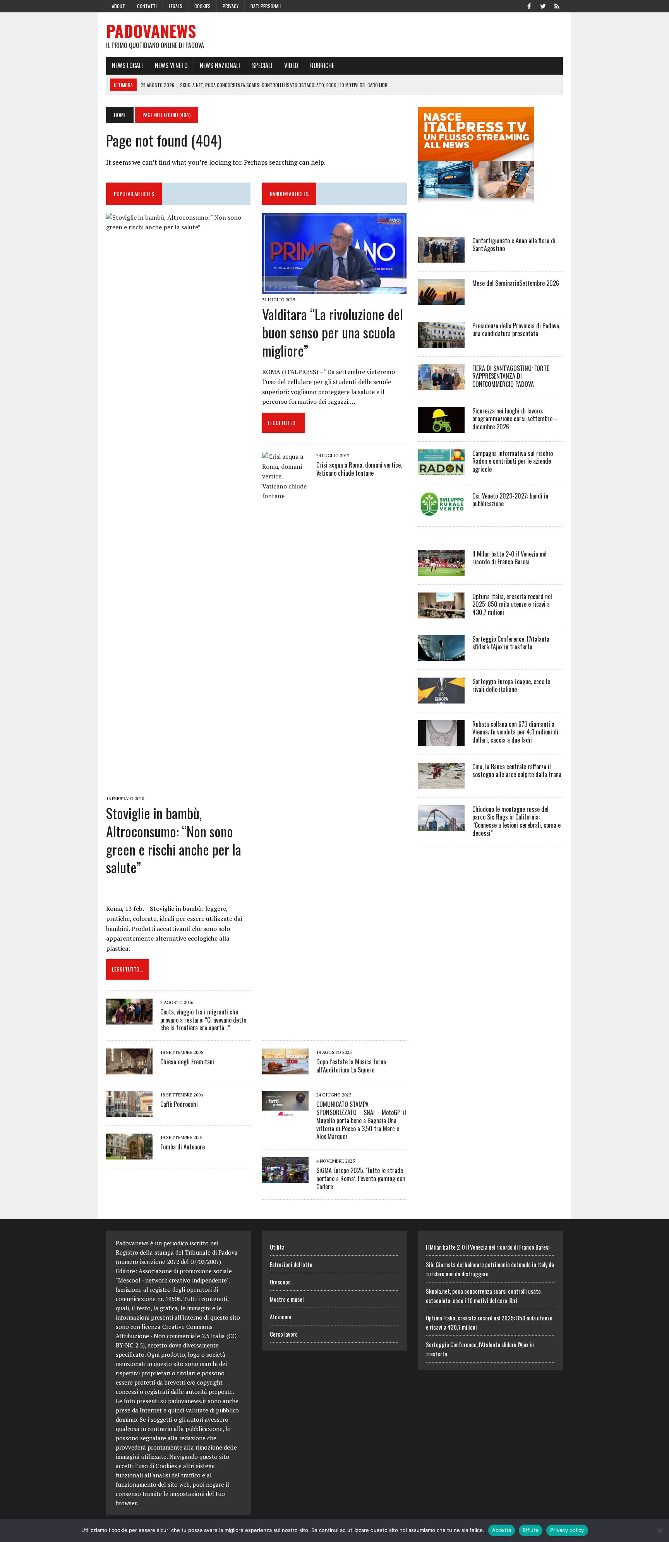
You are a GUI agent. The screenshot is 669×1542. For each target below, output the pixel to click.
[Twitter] (543, 5)
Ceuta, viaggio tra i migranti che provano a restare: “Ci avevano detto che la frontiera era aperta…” (203, 1020)
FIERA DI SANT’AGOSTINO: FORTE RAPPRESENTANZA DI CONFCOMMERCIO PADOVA (510, 376)
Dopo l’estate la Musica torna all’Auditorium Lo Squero (351, 1065)
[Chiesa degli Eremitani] (129, 1069)
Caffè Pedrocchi (179, 1104)
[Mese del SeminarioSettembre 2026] (441, 299)
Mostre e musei (287, 1299)
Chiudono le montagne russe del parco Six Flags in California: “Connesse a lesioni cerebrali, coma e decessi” (516, 821)
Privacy (230, 6)
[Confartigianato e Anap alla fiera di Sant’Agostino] (441, 257)
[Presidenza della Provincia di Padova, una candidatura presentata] (441, 342)
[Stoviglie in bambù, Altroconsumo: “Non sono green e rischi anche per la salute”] (178, 787)
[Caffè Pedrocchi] (129, 1112)
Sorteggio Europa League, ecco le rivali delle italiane (511, 685)
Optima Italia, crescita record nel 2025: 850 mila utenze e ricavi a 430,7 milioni (512, 604)
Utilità (277, 1247)
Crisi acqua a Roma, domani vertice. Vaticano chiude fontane (359, 469)
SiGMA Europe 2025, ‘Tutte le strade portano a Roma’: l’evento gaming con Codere (360, 1178)
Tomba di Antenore (182, 1146)
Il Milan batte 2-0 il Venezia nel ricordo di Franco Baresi (509, 558)
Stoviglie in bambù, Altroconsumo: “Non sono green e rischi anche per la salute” (173, 840)
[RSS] (557, 5)
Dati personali (265, 6)
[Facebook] (529, 5)
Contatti (147, 6)
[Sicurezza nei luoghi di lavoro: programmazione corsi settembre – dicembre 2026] (441, 427)
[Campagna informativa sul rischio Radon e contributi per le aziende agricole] (441, 470)
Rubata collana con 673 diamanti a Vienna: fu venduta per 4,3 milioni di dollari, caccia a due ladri (515, 732)
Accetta (501, 1530)
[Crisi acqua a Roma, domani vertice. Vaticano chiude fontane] (285, 1027)
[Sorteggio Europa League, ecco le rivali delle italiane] (441, 698)
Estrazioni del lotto (291, 1264)
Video (291, 65)
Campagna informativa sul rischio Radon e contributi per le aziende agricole (512, 461)
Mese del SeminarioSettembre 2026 (515, 283)
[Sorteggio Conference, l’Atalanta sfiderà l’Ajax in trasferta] (441, 655)
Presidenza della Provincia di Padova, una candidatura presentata (516, 329)
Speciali (262, 65)
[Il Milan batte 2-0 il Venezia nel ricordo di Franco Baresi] (441, 570)
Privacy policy (567, 1530)
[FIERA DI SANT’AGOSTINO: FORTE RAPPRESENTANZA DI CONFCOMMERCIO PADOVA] (441, 385)
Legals (175, 6)
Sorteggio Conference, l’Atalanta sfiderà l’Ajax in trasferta (510, 643)
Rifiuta (531, 1530)
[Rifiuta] (659, 1530)
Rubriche (322, 65)
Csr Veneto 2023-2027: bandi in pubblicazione (510, 500)
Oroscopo (280, 1281)
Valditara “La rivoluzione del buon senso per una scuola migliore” (332, 332)
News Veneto (171, 65)
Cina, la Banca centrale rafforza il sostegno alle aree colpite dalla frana (516, 770)
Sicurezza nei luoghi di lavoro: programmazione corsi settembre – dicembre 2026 (515, 419)
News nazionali (220, 65)
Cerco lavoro (284, 1334)
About (118, 6)
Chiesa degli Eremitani (187, 1061)
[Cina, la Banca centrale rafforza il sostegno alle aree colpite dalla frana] (441, 783)
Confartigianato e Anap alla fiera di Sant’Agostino (514, 244)
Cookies (202, 6)
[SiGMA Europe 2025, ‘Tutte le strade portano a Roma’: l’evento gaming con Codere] (285, 1178)
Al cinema (280, 1316)
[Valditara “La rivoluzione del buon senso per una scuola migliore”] (334, 288)
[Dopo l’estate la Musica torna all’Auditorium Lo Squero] (285, 1069)
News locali (127, 65)
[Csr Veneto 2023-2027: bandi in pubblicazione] (441, 512)
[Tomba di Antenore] (129, 1154)
